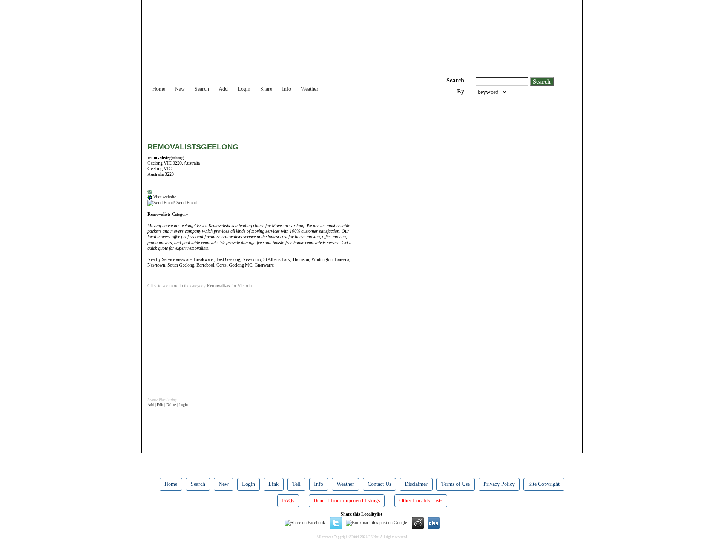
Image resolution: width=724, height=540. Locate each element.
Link (273, 484)
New (180, 89)
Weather (309, 89)
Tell (296, 484)
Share (266, 89)
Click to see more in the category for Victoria (199, 285)
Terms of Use (455, 484)
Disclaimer (416, 484)
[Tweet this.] (336, 522)
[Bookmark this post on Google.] (377, 522)
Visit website (164, 197)
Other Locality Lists (420, 500)
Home (158, 89)
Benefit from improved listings (347, 500)
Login (244, 89)
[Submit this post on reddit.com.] (418, 522)
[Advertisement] (284, 117)
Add (223, 89)
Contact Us (379, 484)
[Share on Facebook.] (305, 522)
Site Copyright (544, 484)
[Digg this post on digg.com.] (434, 522)
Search (202, 89)
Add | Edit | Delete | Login (167, 405)
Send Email (186, 202)
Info (286, 89)
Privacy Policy (499, 484)
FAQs (288, 500)
